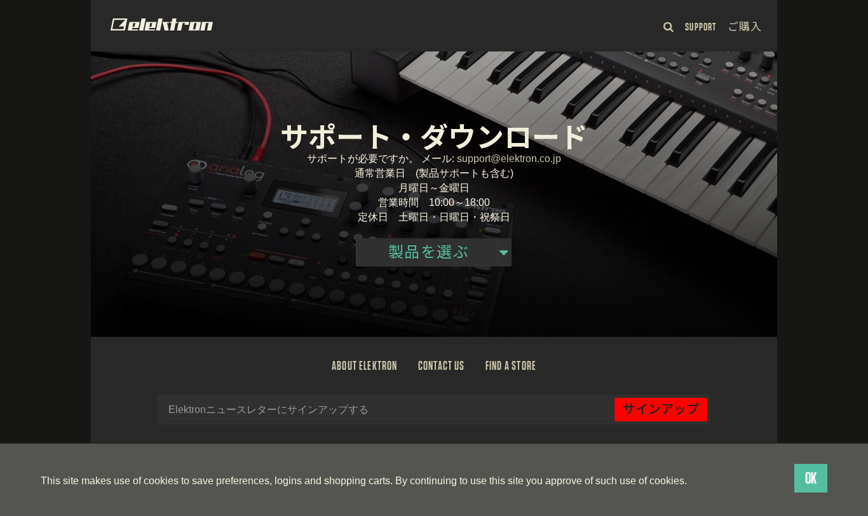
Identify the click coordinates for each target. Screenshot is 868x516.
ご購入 (745, 27)
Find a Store (510, 365)
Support (700, 27)
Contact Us (441, 365)
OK (811, 478)
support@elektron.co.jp (509, 159)
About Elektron (365, 365)
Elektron (162, 24)
